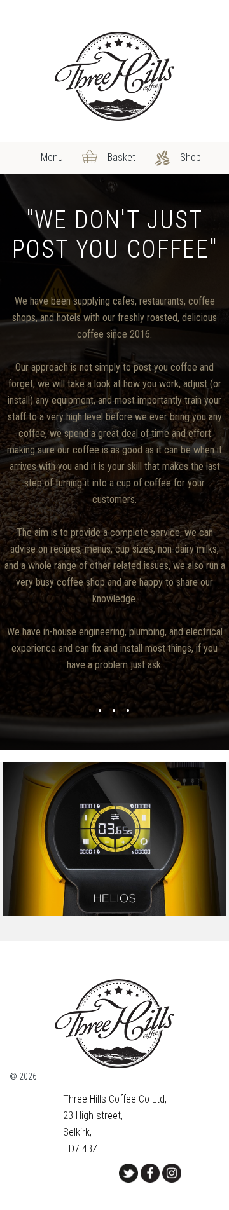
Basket (121, 157)
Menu (52, 157)
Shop (190, 157)
